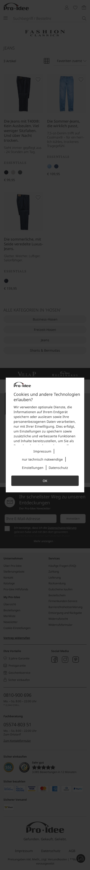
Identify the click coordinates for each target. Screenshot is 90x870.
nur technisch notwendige (42, 459)
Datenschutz (58, 467)
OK (45, 481)
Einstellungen (32, 467)
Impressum (42, 451)
